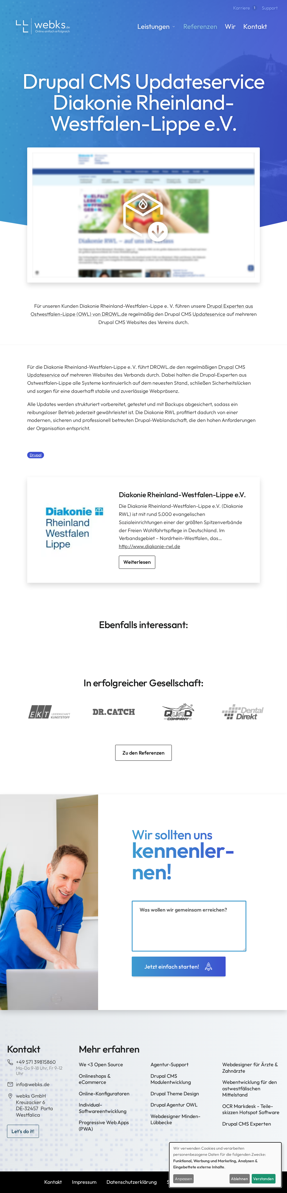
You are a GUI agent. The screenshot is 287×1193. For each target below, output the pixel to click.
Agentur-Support (170, 1064)
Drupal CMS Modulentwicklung (171, 1079)
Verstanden (263, 1178)
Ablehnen (239, 1178)
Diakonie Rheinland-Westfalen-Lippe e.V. (182, 494)
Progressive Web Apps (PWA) (104, 1125)
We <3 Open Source (101, 1064)
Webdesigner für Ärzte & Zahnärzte (250, 1067)
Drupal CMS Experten (246, 1124)
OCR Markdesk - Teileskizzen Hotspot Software (250, 1109)
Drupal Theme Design (175, 1093)
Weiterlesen (137, 562)
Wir (230, 26)
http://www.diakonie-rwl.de (149, 546)
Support (270, 8)
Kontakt (255, 26)
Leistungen (153, 26)
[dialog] (225, 1164)
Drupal (226, 367)
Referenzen (200, 26)
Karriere (244, 8)
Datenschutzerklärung (132, 1182)
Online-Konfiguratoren (104, 1093)
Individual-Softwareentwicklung (102, 1108)
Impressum (84, 1182)
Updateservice (209, 314)
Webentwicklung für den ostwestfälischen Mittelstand (249, 1088)
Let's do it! (22, 1131)
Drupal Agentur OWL (174, 1105)
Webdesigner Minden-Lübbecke (175, 1119)
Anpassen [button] (183, 1178)
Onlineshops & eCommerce (94, 1079)
